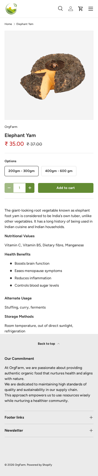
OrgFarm (11, 127)
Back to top (47, 344)
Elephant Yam (24, 24)
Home (8, 24)
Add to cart (66, 188)
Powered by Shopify (39, 464)
